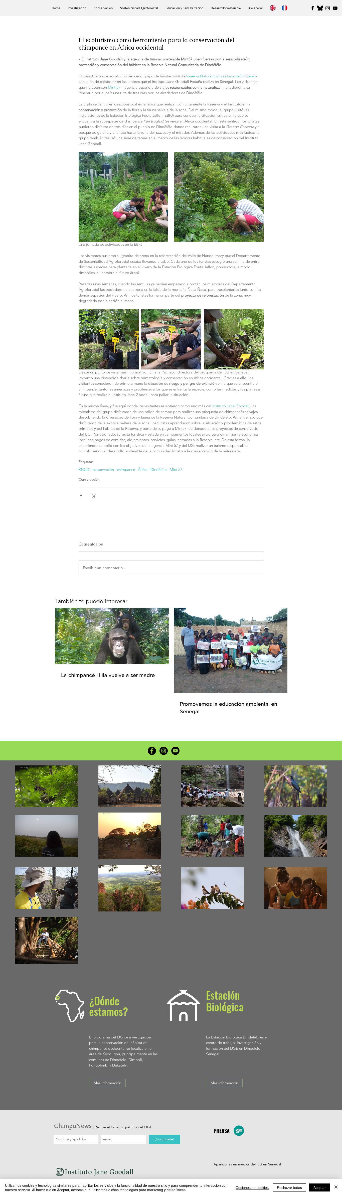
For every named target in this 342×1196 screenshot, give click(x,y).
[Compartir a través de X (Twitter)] (93, 495)
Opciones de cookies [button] (252, 1187)
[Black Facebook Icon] (312, 8)
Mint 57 (176, 469)
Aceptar (319, 1187)
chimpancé (126, 469)
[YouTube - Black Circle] (175, 751)
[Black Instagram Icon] (327, 8)
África (142, 469)
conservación (103, 469)
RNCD (84, 469)
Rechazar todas (289, 1187)
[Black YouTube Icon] (335, 8)
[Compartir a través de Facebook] (81, 495)
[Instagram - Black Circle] (163, 751)
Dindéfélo (158, 469)
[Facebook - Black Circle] (152, 751)
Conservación (89, 479)
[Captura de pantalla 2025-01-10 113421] (320, 8)
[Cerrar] (336, 1187)
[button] (77, 8)
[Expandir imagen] (123, 197)
